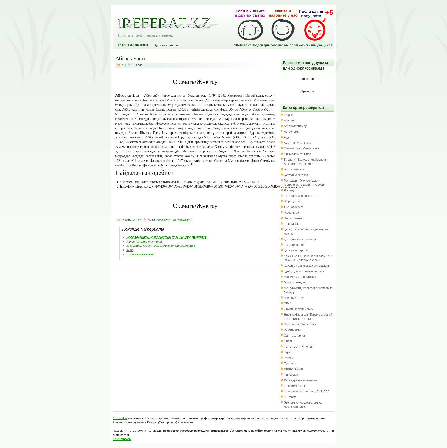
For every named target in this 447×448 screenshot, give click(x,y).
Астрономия (292, 131)
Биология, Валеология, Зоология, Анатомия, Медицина (306, 161)
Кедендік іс (291, 224)
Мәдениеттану (294, 298)
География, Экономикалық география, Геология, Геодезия (304, 182)
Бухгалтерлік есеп (296, 175)
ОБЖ (287, 303)
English (289, 115)
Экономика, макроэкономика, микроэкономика (303, 404)
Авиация (289, 120)
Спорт (288, 341)
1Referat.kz (120, 418)
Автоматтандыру (295, 126)
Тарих (288, 352)
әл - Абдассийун (182, 219)
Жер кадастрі (293, 201)
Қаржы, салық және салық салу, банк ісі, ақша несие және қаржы (308, 258)
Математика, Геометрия (300, 277)
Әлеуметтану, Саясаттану (301, 148)
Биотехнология (294, 169)
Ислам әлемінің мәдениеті (144, 241)
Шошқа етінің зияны (140, 254)
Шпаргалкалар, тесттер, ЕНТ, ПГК (306, 391)
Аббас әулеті (163, 219)
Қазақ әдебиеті (294, 244)
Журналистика (293, 207)
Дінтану (137, 219)
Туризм (288, 358)
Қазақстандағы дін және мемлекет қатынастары (160, 246)
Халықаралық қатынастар (301, 380)
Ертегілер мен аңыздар (299, 196)
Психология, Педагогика (300, 324)
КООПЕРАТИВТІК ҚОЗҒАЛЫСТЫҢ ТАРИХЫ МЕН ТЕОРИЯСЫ (166, 237)
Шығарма (290, 397)
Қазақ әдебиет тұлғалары (301, 239)
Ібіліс (129, 250)
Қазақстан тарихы (296, 250)
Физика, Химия (294, 369)
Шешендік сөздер (295, 385)
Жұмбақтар (291, 212)
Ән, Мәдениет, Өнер (297, 154)
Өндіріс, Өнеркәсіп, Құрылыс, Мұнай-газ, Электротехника (308, 316)
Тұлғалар (290, 363)
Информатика (293, 218)
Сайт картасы (122, 439)
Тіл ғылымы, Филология (299, 346)
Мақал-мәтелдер (295, 282)
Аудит (288, 137)
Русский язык (292, 330)
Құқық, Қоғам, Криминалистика (304, 271)
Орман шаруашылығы (298, 309)
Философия (292, 374)
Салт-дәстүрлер (295, 335)
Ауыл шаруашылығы (298, 143)
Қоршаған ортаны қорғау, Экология (307, 265)
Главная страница (133, 45)
